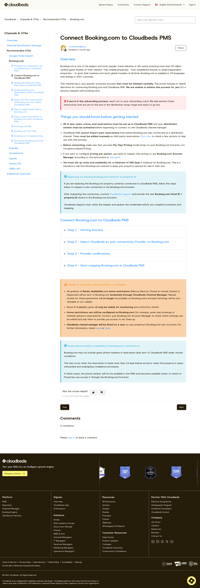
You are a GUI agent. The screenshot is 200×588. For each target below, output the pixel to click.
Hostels (57, 530)
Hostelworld (16, 153)
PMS (4, 501)
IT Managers (60, 540)
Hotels (57, 519)
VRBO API (14, 168)
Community (123, 4)
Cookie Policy (53, 562)
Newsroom (156, 529)
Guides (105, 508)
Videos (105, 519)
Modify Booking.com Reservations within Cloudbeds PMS (29, 92)
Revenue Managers (63, 544)
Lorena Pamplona (77, 46)
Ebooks (105, 512)
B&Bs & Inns (59, 533)
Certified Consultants (161, 508)
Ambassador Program (161, 505)
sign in (71, 437)
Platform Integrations (161, 501)
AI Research (59, 508)
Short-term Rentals (63, 526)
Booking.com (77, 19)
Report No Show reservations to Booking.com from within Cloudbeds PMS (28, 102)
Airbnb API (15, 163)
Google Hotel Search (21, 55)
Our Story (155, 522)
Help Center (108, 537)
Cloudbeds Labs (61, 505)
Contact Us (156, 536)
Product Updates (110, 540)
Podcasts (106, 515)
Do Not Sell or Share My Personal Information (21, 565)
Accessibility (67, 562)
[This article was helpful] (93, 392)
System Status (106, 4)
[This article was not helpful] (102, 392)
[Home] (16, 4)
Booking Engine (9, 512)
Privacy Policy (25, 562)
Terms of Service (9, 562)
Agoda (13, 158)
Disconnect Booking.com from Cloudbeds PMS (29, 142)
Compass (106, 544)
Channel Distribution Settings (24, 45)
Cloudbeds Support (120, 194)
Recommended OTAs (54, 19)
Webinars (106, 522)
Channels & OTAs (29, 19)
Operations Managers (64, 551)
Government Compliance (114, 551)
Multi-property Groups (64, 523)
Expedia (13, 148)
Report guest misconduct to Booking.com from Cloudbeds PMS (28, 119)
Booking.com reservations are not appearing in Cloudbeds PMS (28, 68)
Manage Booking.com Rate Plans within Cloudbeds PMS (27, 84)
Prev (65, 407)
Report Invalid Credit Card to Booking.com (28, 110)
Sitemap (78, 562)
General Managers (63, 537)
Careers (155, 525)
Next (181, 407)
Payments (7, 505)
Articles (106, 505)
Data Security (39, 562)
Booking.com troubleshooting (28, 136)
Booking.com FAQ (22, 126)
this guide (115, 157)
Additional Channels (18, 173)
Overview (12, 40)
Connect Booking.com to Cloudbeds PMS (26, 76)
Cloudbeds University (112, 547)
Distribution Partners (12, 515)
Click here (146, 136)
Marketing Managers (63, 547)
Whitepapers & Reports (113, 526)
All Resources (108, 501)
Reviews (155, 532)
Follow (181, 48)
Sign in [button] (192, 4)
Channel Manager (10, 508)
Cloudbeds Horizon (160, 512)
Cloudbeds (10, 19)
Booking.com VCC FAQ (25, 131)
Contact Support (142, 4)
